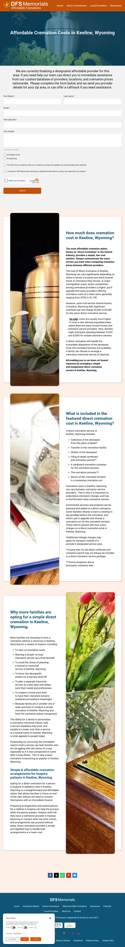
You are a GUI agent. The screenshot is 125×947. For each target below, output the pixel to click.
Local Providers (98, 5)
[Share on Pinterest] (68, 875)
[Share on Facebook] (50, 875)
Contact (77, 911)
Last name (69, 96)
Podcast (107, 906)
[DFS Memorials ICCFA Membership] (56, 925)
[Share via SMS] (74, 875)
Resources (116, 5)
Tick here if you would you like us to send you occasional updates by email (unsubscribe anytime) (46, 165)
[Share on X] (56, 875)
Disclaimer (78, 940)
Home (60, 5)
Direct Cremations (77, 5)
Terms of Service (63, 940)
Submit (22, 191)
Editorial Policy (92, 940)
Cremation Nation (31, 906)
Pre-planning (12, 158)
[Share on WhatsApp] (62, 875)
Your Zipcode (10, 120)
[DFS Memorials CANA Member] (70, 925)
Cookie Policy (108, 940)
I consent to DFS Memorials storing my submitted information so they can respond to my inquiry (47, 171)
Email (6, 108)
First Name (9, 96)
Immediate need (13, 155)
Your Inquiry (8, 131)
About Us (66, 911)
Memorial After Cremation (75, 906)
